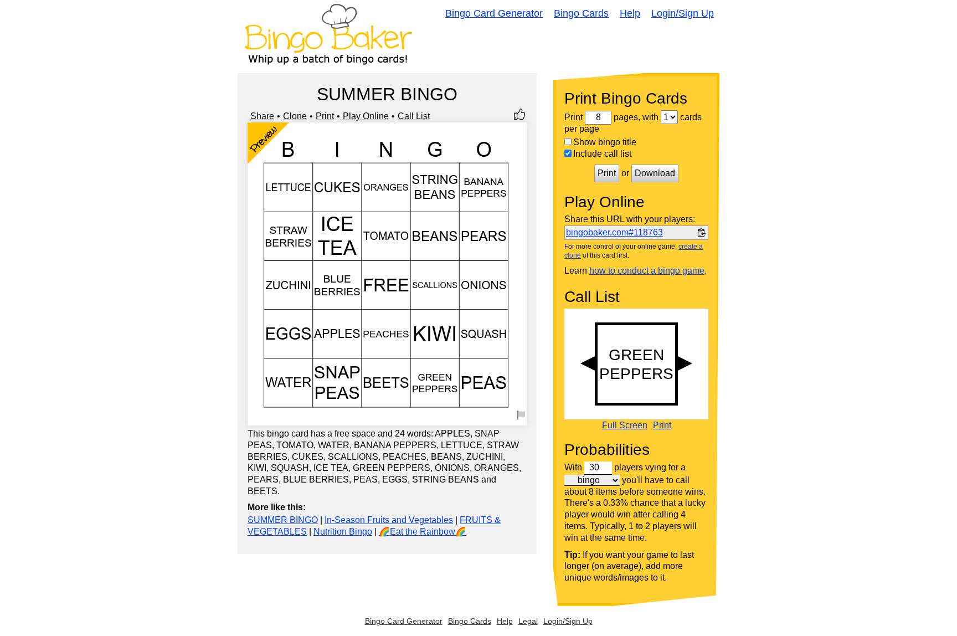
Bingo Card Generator (494, 13)
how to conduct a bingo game (646, 270)
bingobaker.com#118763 (614, 232)
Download (655, 173)
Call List (414, 116)
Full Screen (624, 425)
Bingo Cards (581, 13)
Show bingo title (604, 142)
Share (262, 116)
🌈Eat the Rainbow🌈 (422, 531)
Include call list (602, 153)
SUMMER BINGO (283, 520)
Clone (295, 116)
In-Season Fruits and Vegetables (389, 520)
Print (325, 116)
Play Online (366, 116)
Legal (528, 621)
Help (630, 13)
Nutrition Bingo (342, 531)
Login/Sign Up (682, 13)
